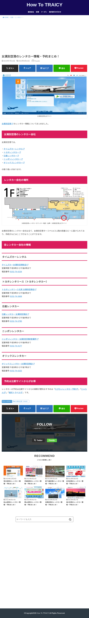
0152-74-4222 (16, 371)
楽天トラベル (14, 393)
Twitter (40, 440)
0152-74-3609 (16, 296)
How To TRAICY (44, 4)
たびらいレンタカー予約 (65, 389)
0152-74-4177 (16, 346)
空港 (37, 12)
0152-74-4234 (16, 272)
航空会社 (31, 12)
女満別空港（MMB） (22, 401)
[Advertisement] (44, 37)
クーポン (44, 12)
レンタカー (7, 401)
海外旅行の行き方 (55, 12)
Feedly (52, 440)
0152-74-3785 (16, 321)
